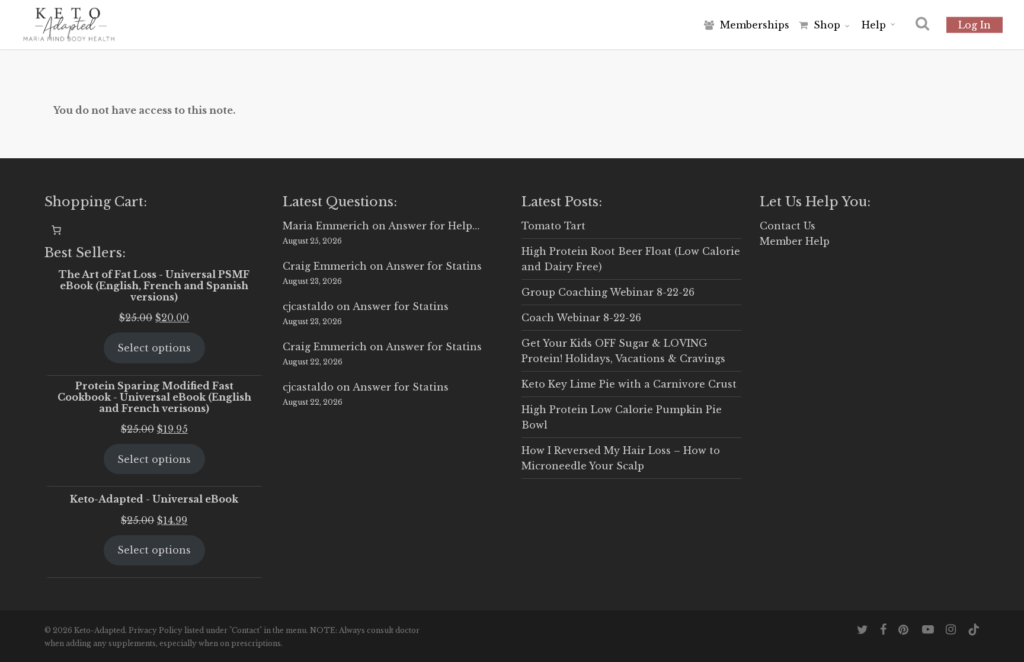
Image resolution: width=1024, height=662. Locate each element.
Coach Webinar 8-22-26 (581, 318)
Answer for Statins (434, 266)
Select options (154, 348)
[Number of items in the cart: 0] (56, 230)
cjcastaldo (308, 306)
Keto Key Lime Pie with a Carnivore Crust (629, 384)
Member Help (795, 241)
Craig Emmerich (325, 266)
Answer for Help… (433, 226)
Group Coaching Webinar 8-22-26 (608, 292)
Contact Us (787, 226)
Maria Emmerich (326, 226)
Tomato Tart (553, 226)
